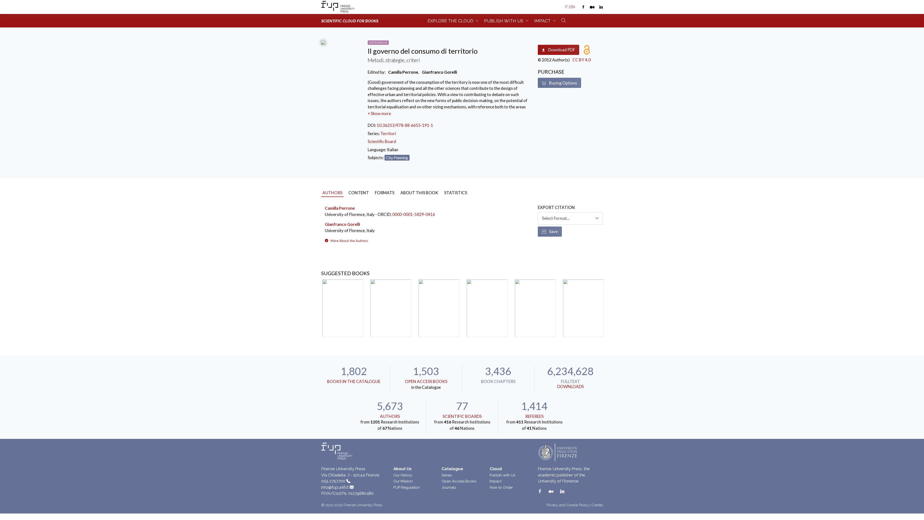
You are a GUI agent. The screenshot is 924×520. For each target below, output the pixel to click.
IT (566, 7)
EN (573, 7)
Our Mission (403, 481)
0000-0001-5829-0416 (413, 214)
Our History (402, 475)
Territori (388, 133)
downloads (570, 386)
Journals (449, 487)
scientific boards (462, 416)
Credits (597, 505)
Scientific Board (382, 141)
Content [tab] (358, 192)
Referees (534, 416)
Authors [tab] (332, 192)
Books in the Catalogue (353, 381)
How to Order (501, 487)
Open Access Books (426, 381)
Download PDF (561, 49)
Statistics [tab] (455, 192)
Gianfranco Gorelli (342, 224)
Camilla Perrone (340, 208)
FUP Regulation (406, 487)
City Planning (397, 157)
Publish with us (503, 20)
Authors (390, 416)
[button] (349, 241)
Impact (542, 20)
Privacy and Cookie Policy (567, 505)
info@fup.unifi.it (335, 487)
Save (553, 231)
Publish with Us (502, 475)
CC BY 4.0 (581, 59)
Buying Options (562, 82)
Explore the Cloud (450, 20)
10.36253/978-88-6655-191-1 (405, 125)
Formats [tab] (384, 192)
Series (447, 475)
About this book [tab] (419, 192)
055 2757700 (333, 481)
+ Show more (379, 113)
